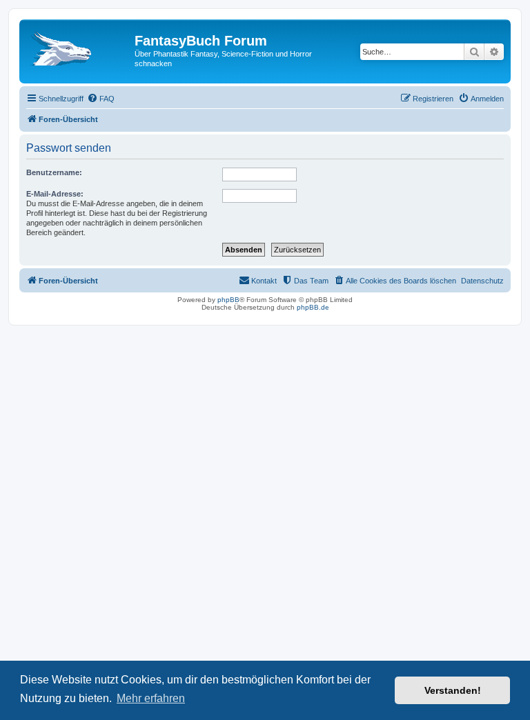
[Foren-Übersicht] (79, 45)
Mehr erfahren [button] (151, 698)
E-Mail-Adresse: (55, 194)
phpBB (228, 299)
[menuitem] (101, 98)
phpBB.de (313, 307)
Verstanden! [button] (452, 690)
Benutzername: (54, 172)
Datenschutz (482, 281)
